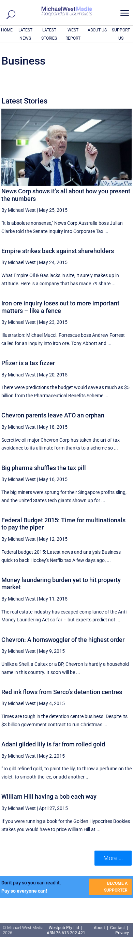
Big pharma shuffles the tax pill (43, 467)
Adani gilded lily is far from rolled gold (53, 744)
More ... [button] (113, 858)
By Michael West (18, 210)
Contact (117, 927)
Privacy (122, 933)
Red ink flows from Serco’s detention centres (61, 691)
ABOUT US (97, 30)
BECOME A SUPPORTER (116, 887)
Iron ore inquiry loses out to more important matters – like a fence (60, 307)
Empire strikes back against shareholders (57, 250)
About (100, 927)
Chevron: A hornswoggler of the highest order (62, 639)
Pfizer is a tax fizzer (28, 363)
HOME (7, 30)
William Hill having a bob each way (49, 796)
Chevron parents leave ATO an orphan (52, 415)
